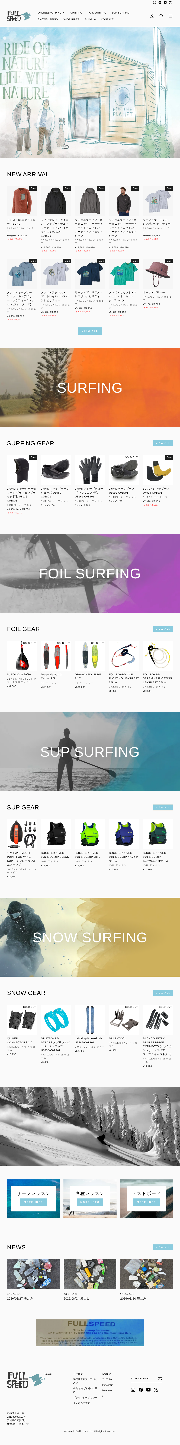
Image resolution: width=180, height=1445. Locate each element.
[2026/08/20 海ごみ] (146, 1274)
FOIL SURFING (97, 12)
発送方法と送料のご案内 (85, 1390)
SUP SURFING (121, 12)
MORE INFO (33, 1202)
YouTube (107, 1379)
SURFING (76, 12)
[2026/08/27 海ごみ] (33, 1274)
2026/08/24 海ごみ (77, 1298)
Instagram (107, 1385)
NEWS (48, 1374)
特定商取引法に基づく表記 (85, 1381)
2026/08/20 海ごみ (133, 1298)
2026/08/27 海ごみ (20, 1298)
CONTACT (107, 19)
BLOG (89, 19)
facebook (107, 1390)
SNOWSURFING (48, 19)
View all (90, 331)
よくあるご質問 (81, 1403)
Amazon (106, 1374)
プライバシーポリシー (85, 1397)
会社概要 (78, 1374)
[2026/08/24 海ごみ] (90, 1274)
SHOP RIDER (71, 19)
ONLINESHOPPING (50, 12)
